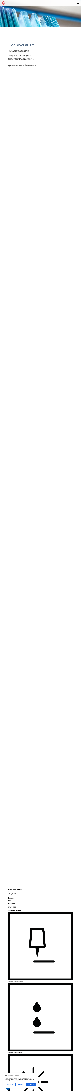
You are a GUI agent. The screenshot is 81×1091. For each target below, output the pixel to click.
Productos (16, 50)
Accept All (31, 1084)
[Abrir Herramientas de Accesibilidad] (8, 1088)
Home (10, 50)
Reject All (20, 1084)
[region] (20, 1080)
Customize (10, 1084)
